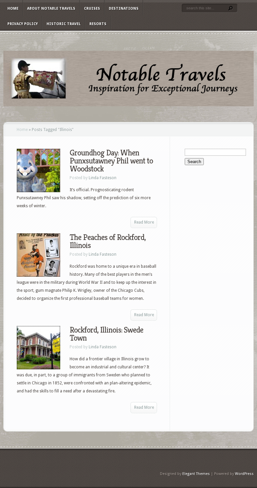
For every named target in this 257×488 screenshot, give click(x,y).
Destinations (124, 8)
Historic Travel (64, 24)
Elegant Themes (196, 474)
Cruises (92, 8)
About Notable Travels (51, 8)
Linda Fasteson (102, 177)
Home (12, 8)
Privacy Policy (22, 24)
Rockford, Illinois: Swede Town (106, 334)
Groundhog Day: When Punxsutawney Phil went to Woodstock (111, 161)
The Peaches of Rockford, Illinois (108, 241)
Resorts (97, 24)
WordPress (244, 474)
